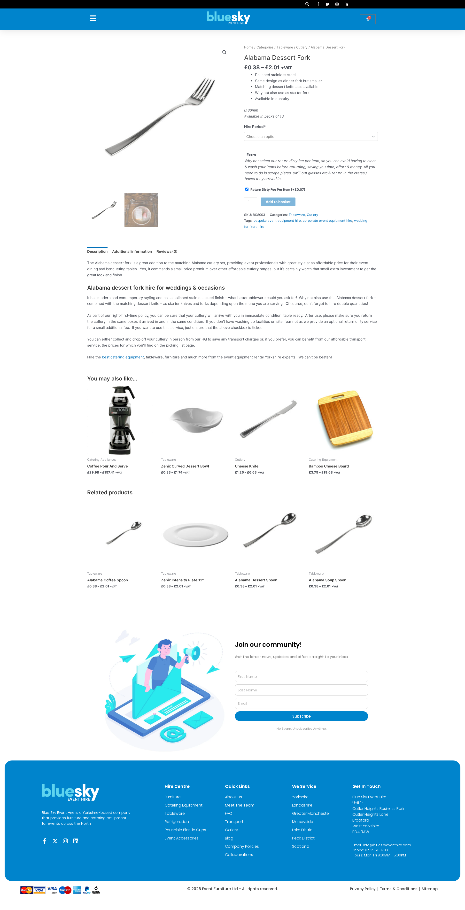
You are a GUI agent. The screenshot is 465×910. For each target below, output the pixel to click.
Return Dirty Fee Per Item (277, 189)
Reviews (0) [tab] (167, 251)
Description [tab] (97, 251)
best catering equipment (123, 357)
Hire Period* (255, 126)
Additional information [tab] (132, 251)
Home (248, 47)
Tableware (285, 47)
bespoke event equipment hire (277, 220)
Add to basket (278, 201)
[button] (307, 4)
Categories (264, 47)
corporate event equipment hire (327, 220)
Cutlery (302, 47)
